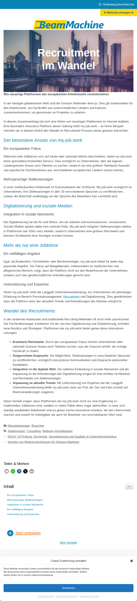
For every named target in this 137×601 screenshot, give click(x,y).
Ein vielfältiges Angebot (20, 509)
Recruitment (71, 296)
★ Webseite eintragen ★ (118, 12)
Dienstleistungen (19, 425)
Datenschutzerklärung (67, 596)
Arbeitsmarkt (16, 431)
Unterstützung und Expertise (23, 514)
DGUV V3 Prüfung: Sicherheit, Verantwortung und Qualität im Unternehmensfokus (62, 436)
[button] (131, 561)
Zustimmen (68, 587)
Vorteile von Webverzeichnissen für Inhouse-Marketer (43, 442)
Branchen (38, 425)
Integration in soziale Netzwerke (25, 504)
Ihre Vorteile (68, 542)
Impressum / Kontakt (89, 596)
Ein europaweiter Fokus (20, 495)
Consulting (34, 431)
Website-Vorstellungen (57, 431)
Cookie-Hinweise (46, 596)
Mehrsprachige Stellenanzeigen (25, 500)
